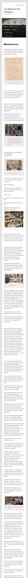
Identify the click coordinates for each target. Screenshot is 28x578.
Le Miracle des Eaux (8, 32)
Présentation (7, 29)
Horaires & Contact (14, 26)
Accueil (5, 26)
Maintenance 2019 (8, 36)
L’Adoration (14, 29)
